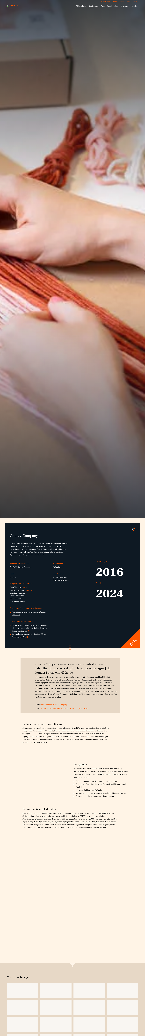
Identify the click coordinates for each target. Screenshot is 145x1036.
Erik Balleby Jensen (61, 580)
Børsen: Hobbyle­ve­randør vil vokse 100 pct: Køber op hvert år (29, 635)
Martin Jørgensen (60, 577)
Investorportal (106, 2)
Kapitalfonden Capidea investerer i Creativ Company (29, 613)
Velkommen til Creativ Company (54, 704)
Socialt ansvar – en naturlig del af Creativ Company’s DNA (64, 708)
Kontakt (115, 2)
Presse (122, 2)
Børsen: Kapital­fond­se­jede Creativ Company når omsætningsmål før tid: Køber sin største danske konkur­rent (30, 628)
